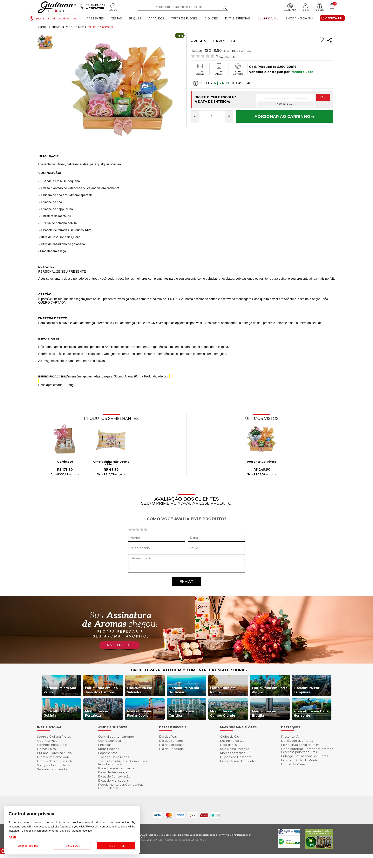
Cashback (290, 10)
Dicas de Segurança (112, 772)
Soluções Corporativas (53, 765)
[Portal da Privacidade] (289, 834)
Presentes (95, 18)
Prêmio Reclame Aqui (53, 757)
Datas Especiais (238, 18)
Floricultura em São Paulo (60, 690)
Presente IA (290, 736)
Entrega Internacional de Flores (304, 756)
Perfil (305, 10)
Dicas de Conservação (114, 776)
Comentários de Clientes (238, 761)
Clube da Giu (268, 18)
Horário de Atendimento (55, 761)
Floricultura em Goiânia (56, 713)
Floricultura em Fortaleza (98, 713)
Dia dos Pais (168, 736)
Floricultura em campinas (306, 690)
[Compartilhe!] (329, 40)
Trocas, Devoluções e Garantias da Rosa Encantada (123, 762)
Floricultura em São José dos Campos (101, 690)
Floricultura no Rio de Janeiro (184, 690)
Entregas (104, 745)
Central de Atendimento (116, 736)
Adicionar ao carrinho (282, 116)
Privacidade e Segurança (116, 768)
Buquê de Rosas (293, 764)
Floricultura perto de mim (300, 745)
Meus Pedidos (108, 749)
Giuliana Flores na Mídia (54, 753)
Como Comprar (109, 740)
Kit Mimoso (65, 461)
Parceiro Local (303, 72)
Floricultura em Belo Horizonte (311, 713)
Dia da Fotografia (171, 745)
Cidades (211, 18)
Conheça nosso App (52, 745)
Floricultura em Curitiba (181, 713)
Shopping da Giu (299, 18)
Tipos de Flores (184, 18)
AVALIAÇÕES (226, 56)
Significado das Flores (297, 740)
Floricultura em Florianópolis (139, 713)
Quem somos (47, 740)
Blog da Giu (228, 745)
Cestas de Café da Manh (300, 760)
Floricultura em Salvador (139, 690)
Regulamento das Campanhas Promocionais (120, 786)
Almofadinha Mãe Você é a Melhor (111, 463)
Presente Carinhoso (262, 461)
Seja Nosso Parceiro (234, 749)
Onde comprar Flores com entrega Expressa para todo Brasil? (307, 750)
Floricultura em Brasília (264, 713)
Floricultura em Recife (223, 690)
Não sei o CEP (285, 103)
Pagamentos (107, 753)
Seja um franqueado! (52, 769)
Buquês (135, 18)
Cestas (116, 18)
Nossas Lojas (46, 749)
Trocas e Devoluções (113, 757)
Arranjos (156, 18)
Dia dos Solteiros (171, 740)
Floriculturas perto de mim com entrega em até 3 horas (186, 670)
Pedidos (319, 10)
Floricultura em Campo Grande (223, 713)
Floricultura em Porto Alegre (270, 690)
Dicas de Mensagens (113, 780)
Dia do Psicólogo (171, 749)
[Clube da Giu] (186, 662)
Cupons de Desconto (236, 757)
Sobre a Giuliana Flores (54, 736)
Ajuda (113, 10)
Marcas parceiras (232, 753)
